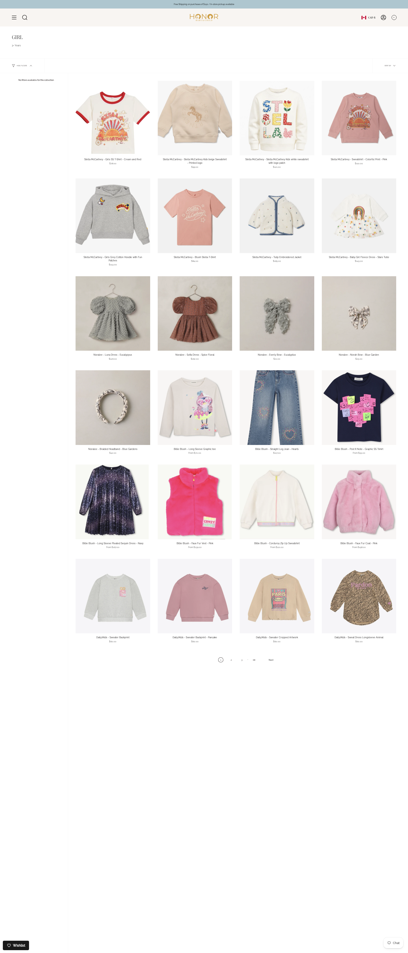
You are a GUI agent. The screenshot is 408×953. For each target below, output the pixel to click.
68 (254, 660)
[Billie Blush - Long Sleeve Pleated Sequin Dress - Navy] (113, 502)
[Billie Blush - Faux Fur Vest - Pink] (195, 502)
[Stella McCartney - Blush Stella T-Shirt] (195, 215)
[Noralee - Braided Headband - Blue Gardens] (113, 407)
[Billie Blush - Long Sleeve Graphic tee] (195, 407)
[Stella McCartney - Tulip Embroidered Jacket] (277, 215)
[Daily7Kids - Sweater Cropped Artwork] (277, 596)
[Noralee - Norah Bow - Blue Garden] (359, 313)
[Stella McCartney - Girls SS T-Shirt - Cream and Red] (113, 118)
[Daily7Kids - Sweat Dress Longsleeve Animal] (359, 596)
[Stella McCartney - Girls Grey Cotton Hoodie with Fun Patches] (113, 215)
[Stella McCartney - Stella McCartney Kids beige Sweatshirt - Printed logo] (195, 118)
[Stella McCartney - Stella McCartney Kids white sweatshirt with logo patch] (277, 118)
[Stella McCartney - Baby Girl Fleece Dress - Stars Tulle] (359, 215)
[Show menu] (14, 17)
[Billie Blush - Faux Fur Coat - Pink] (359, 502)
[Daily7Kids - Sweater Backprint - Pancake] (195, 596)
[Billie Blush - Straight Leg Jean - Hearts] (277, 407)
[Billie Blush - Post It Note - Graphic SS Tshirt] (359, 407)
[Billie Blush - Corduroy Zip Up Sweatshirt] (277, 502)
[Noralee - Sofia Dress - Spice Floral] (195, 313)
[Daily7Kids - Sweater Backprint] (113, 596)
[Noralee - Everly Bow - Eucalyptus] (277, 313)
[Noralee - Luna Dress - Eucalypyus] (113, 313)
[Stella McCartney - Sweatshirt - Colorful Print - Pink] (359, 118)
